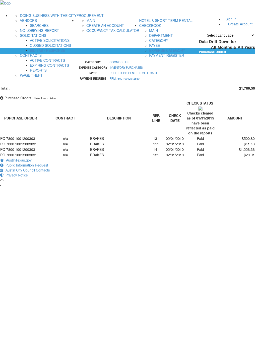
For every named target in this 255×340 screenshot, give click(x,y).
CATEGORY (158, 40)
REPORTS (38, 70)
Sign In (231, 18)
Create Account (240, 23)
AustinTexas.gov (18, 160)
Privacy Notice (15, 174)
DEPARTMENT (161, 35)
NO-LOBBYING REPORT (39, 30)
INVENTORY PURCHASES (126, 67)
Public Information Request (25, 165)
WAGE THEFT (31, 75)
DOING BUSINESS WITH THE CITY (48, 15)
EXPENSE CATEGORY (167, 50)
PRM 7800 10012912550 (124, 78)
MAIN (90, 20)
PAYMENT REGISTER (166, 55)
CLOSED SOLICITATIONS (50, 45)
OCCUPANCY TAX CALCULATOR (112, 30)
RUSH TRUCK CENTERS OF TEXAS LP (134, 73)
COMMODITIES (119, 62)
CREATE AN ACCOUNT (105, 25)
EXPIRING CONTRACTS (49, 65)
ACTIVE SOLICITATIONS (49, 40)
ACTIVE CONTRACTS (47, 60)
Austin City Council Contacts (26, 170)
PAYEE (154, 45)
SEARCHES (39, 25)
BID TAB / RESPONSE (47, 50)
